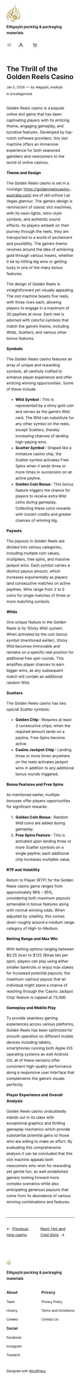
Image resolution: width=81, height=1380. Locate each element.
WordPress (37, 1371)
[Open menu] (9, 45)
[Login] (21, 45)
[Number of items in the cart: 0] (34, 45)
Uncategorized (21, 94)
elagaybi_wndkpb (49, 87)
